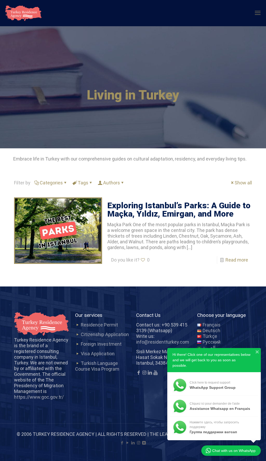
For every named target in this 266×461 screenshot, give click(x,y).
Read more (236, 260)
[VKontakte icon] (144, 442)
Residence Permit (99, 325)
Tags (83, 182)
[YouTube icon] (128, 442)
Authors (111, 182)
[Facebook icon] (122, 442)
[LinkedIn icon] (133, 442)
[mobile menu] (257, 13)
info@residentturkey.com (162, 342)
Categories (51, 182)
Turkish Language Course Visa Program (97, 366)
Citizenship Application (105, 334)
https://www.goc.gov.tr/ (39, 397)
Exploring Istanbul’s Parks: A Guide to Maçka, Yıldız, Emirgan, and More (178, 210)
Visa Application (98, 353)
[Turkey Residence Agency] (23, 13)
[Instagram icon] (139, 442)
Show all (243, 182)
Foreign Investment (101, 344)
